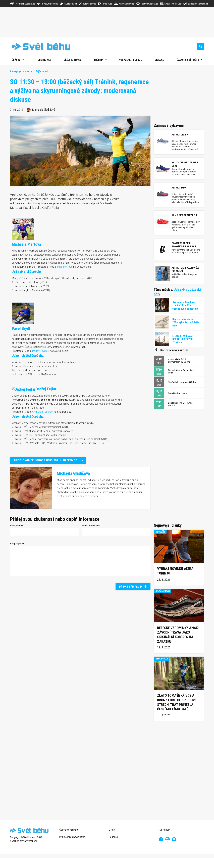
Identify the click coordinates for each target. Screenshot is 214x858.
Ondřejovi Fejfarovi (42, 411)
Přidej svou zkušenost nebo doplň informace (45, 460)
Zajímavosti (42, 71)
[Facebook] (161, 839)
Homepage (15, 71)
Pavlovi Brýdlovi (40, 350)
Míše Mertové (65, 266)
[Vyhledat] (200, 46)
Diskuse (159, 59)
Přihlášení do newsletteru (72, 837)
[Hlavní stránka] (38, 46)
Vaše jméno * (16, 525)
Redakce (113, 837)
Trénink (98, 59)
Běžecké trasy (72, 59)
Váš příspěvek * (18, 543)
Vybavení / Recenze (130, 59)
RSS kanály (164, 829)
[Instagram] (168, 839)
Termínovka (43, 59)
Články (28, 71)
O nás (112, 829)
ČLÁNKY (16, 59)
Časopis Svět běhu (188, 59)
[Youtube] (174, 839)
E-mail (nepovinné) (91, 525)
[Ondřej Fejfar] (23, 389)
